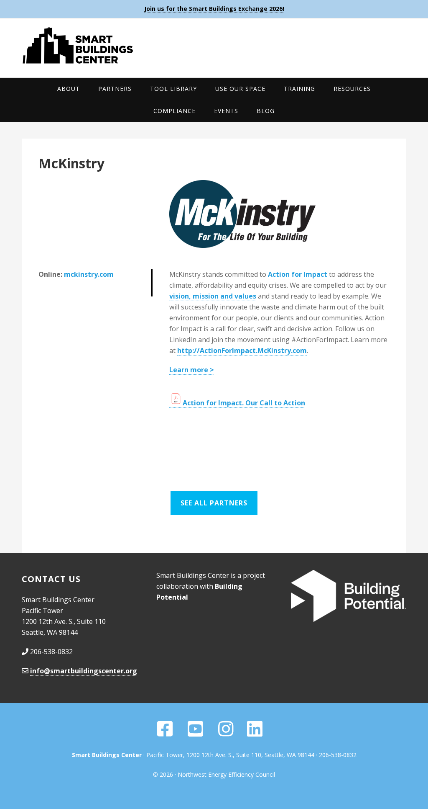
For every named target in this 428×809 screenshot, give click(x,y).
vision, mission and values (212, 296)
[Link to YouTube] (196, 733)
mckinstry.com (89, 274)
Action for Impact (297, 274)
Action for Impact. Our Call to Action (244, 402)
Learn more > (191, 369)
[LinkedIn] (254, 733)
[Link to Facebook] (165, 733)
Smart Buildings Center (214, 45)
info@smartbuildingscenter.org (83, 670)
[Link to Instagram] (226, 733)
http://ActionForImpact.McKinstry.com (242, 350)
